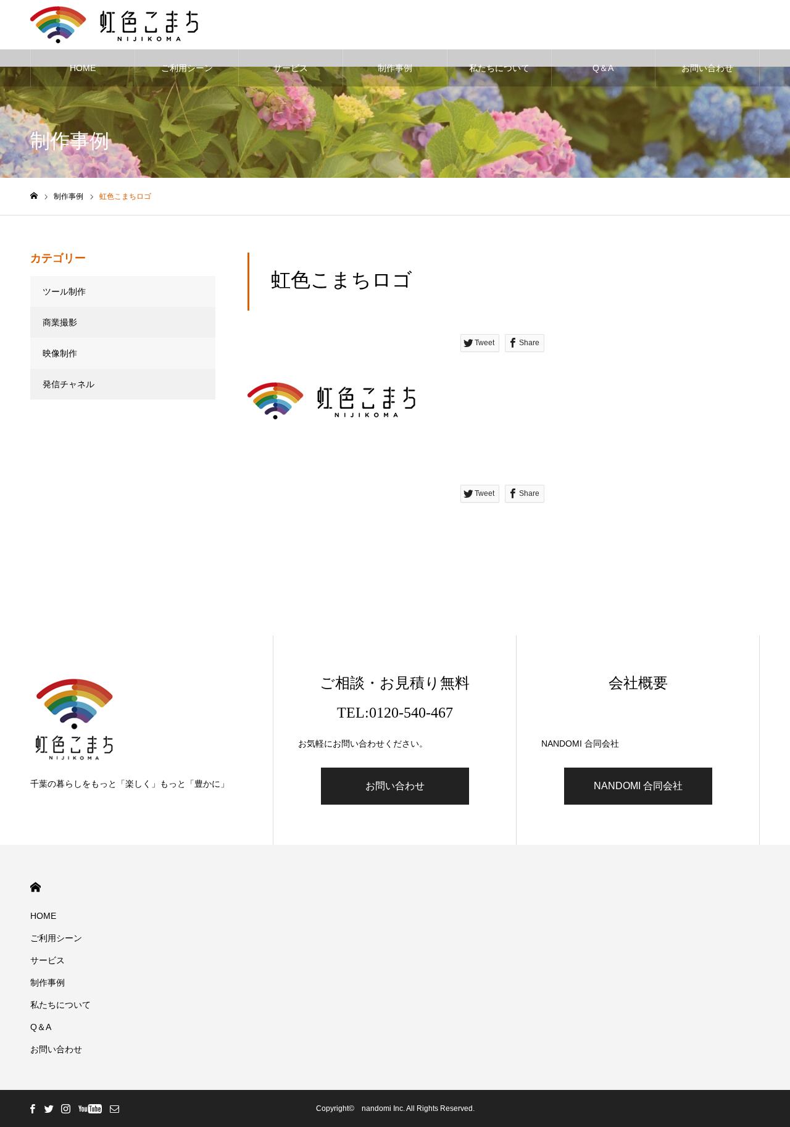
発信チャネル (68, 384)
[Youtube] (90, 1108)
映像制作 (60, 353)
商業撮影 (60, 322)
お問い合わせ (707, 68)
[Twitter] (49, 1108)
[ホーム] (34, 196)
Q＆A (602, 68)
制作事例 (395, 68)
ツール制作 (64, 291)
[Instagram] (65, 1108)
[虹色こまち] (114, 24)
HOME (83, 68)
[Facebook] (32, 1108)
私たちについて (499, 68)
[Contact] (114, 1108)
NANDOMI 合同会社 (638, 786)
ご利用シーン (187, 68)
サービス (290, 68)
